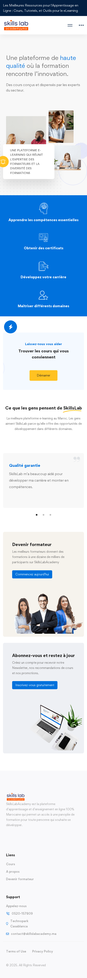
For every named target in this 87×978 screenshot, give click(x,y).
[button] (43, 375)
